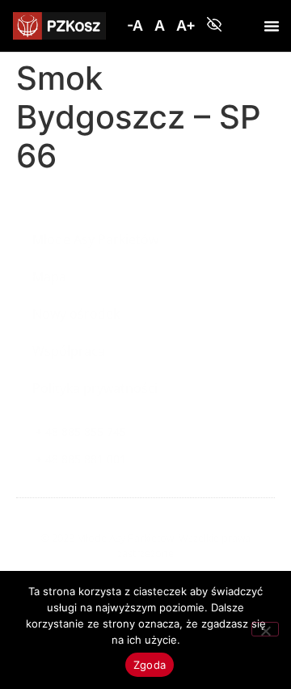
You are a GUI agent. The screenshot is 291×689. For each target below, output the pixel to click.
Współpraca (68, 351)
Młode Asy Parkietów (95, 239)
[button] (135, 26)
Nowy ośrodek (76, 314)
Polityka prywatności (95, 388)
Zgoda (149, 664)
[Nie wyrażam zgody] (265, 629)
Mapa (49, 276)
